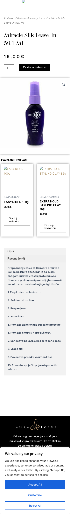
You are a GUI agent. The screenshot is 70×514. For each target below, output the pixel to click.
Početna (9, 18)
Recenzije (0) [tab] (16, 258)
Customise (35, 495)
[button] (63, 84)
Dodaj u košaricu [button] (14, 220)
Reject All (35, 505)
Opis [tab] (10, 251)
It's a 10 (43, 18)
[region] (35, 480)
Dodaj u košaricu (34, 67)
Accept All (35, 484)
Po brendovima (26, 18)
